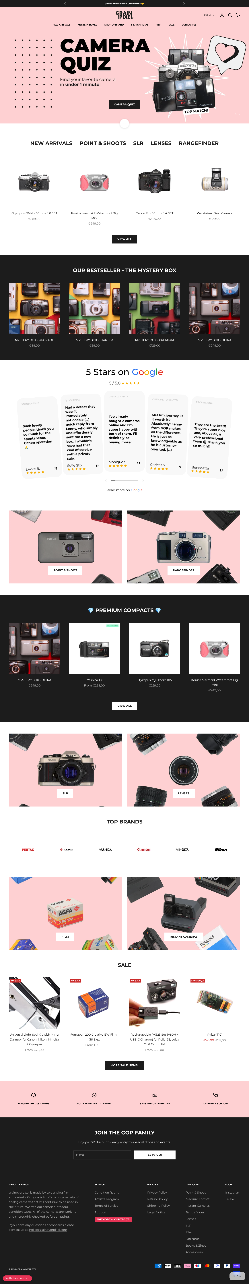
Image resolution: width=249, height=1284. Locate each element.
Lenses (161, 143)
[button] (106, 480)
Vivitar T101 (215, 1034)
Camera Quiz (124, 110)
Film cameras (140, 24)
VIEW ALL (124, 239)
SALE (171, 24)
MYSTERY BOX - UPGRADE (34, 340)
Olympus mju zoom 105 (154, 680)
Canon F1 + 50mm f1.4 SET (154, 213)
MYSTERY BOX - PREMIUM (154, 340)
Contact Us (189, 24)
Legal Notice (156, 1212)
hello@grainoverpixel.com (48, 1229)
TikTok (230, 1199)
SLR (138, 143)
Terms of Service (106, 1205)
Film (158, 24)
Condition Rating (107, 1192)
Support (101, 1212)
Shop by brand (114, 24)
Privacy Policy (157, 1192)
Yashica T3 (94, 680)
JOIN (208, 1268)
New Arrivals (61, 24)
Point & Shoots (103, 143)
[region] (124, 76)
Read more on (125, 490)
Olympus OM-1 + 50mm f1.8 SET (34, 213)
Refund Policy (157, 1199)
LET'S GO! (155, 1155)
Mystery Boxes (87, 24)
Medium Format (198, 1199)
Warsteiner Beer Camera (214, 213)
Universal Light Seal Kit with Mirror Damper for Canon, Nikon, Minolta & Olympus (34, 1039)
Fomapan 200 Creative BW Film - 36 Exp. (94, 1037)
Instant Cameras (198, 1205)
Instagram (232, 1192)
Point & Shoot (196, 1192)
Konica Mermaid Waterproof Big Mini (94, 216)
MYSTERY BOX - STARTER (94, 340)
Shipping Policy (158, 1205)
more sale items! (125, 1065)
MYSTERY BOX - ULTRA (214, 340)
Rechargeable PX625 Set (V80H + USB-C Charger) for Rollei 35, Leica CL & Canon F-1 (154, 1039)
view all (124, 705)
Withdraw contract (17, 1278)
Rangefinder (199, 143)
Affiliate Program (107, 1199)
